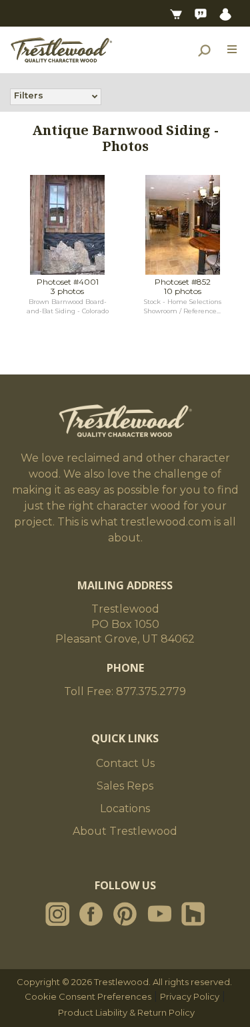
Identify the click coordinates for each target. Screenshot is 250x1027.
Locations (125, 808)
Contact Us (125, 763)
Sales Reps (125, 786)
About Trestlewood (125, 831)
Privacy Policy (189, 996)
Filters (28, 95)
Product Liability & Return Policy (126, 1012)
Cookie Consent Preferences (88, 996)
